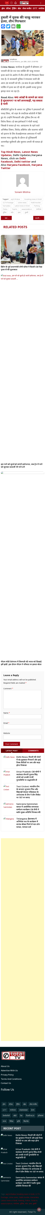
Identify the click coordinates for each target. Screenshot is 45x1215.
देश (21, 1115)
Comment (8, 688)
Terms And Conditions (11, 1079)
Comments (33, 750)
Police (5, 209)
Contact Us (6, 1083)
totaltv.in (13, 59)
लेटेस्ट (8, 8)
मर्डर (12, 212)
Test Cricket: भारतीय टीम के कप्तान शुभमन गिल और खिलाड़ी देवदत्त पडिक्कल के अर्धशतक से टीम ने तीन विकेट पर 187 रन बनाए (28, 792)
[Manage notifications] (39, 1209)
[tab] (11, 750)
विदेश (11, 1121)
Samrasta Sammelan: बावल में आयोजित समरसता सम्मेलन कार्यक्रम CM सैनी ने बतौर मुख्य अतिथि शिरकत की (28, 808)
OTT (35, 8)
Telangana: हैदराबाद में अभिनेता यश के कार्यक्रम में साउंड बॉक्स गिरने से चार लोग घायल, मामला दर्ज (28, 822)
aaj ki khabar (15, 199)
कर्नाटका (38, 209)
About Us (5, 1066)
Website (6, 733)
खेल (19, 8)
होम (3, 8)
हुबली (26, 212)
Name (6, 713)
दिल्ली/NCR (30, 1115)
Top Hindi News (10, 152)
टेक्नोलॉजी (6, 1115)
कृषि (18, 1121)
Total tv (14, 209)
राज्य (4, 1121)
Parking (37, 206)
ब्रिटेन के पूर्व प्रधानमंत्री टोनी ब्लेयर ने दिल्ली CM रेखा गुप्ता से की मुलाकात (21, 268)
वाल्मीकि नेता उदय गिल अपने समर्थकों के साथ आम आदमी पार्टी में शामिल (39, 218)
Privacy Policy (7, 1074)
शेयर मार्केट (27, 8)
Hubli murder (36, 202)
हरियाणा (40, 1115)
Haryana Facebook (18, 165)
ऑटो (14, 1115)
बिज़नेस (26, 1121)
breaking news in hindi (33, 199)
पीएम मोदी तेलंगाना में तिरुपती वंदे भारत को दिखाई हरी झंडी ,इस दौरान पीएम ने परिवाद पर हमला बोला (21, 663)
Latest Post (12, 750)
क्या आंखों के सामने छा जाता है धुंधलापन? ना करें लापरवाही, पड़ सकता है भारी (22, 101)
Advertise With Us (9, 1070)
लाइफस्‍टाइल (23, 1110)
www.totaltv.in (27, 209)
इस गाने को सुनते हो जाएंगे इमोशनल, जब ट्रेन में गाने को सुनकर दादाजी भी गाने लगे (21, 465)
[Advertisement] (22, 939)
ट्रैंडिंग (14, 8)
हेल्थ (32, 1110)
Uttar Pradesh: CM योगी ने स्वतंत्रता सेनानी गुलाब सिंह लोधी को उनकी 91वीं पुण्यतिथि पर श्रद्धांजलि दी (28, 775)
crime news (22, 202)
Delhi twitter (22, 161)
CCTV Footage (8, 202)
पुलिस (4, 212)
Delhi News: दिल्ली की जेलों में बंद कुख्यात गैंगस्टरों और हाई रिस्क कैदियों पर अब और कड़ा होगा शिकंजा (28, 761)
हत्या (19, 212)
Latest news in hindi (22, 206)
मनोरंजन (13, 1110)
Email (6, 723)
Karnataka (6, 206)
